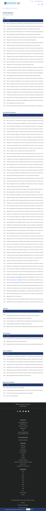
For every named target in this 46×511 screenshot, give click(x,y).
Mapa (23, 430)
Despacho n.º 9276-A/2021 (15, 277)
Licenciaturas (23, 445)
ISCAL (23, 484)
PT (30, 1)
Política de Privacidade (23, 507)
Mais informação (23, 509)
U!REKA (23, 494)
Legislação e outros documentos (11, 8)
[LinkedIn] (23, 411)
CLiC (23, 490)
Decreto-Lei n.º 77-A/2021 (15, 279)
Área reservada (37, 1)
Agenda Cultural (23, 463)
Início (4, 8)
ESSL (23, 482)
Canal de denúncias (23, 406)
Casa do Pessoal (23, 492)
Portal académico (23, 451)
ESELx (23, 475)
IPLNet (23, 455)
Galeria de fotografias (23, 459)
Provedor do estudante (23, 439)
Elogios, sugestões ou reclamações (23, 404)
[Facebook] (20, 411)
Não (31, 509)
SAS (23, 488)
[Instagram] (17, 411)
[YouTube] (25, 411)
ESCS (23, 471)
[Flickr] (28, 411)
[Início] (12, 3)
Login (42, 1)
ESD (23, 473)
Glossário (22, 502)
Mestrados (23, 447)
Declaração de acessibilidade (23, 505)
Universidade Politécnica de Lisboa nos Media (23, 461)
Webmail (23, 457)
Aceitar (28, 509)
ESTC (23, 480)
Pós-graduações (23, 449)
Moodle (23, 453)
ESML (23, 478)
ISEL (23, 486)
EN (32, 1)
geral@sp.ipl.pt (23, 428)
